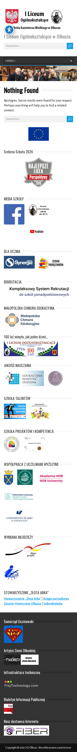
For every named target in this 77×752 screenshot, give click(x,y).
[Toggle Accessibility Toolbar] (9, 30)
